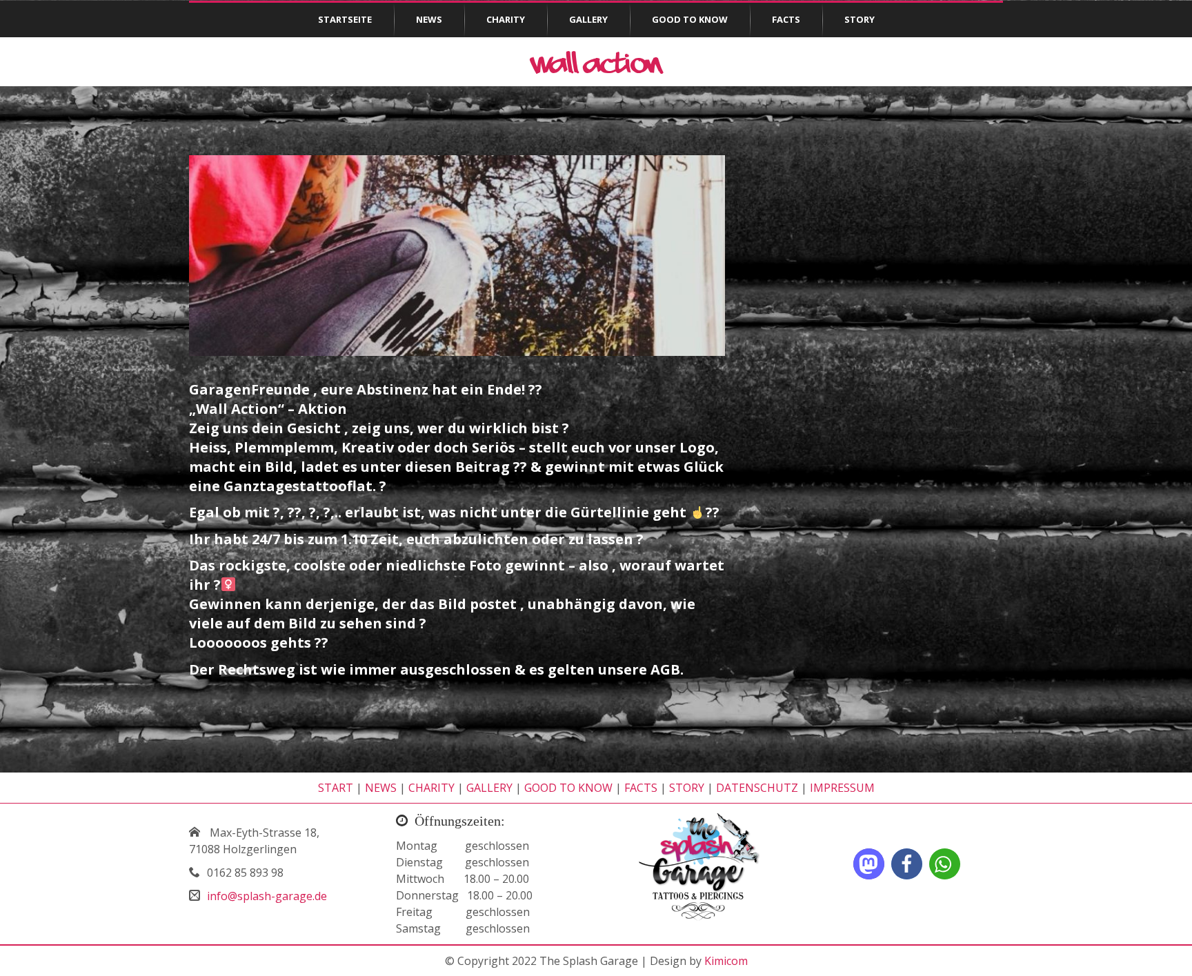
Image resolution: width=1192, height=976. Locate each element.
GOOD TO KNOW (568, 787)
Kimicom (726, 960)
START (335, 787)
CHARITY (431, 787)
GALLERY (489, 787)
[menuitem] (345, 20)
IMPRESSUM (842, 787)
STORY (686, 787)
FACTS (640, 787)
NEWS (381, 787)
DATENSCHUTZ (757, 787)
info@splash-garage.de (267, 896)
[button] (868, 863)
